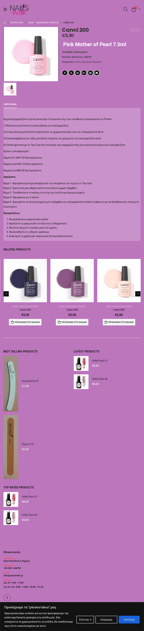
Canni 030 (25, 309)
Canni (77, 62)
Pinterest (90, 73)
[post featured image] (25, 280)
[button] (6, 9)
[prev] (132, 30)
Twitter (71, 73)
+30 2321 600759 (12, 568)
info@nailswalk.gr (13, 575)
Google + (84, 73)
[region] (72, 616)
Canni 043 (72, 309)
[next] (138, 30)
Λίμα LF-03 (28, 444)
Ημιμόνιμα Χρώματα (91, 62)
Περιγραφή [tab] (10, 104)
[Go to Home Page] (5, 23)
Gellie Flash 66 (100, 379)
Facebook (65, 73)
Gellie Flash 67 (100, 360)
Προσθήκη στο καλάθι (27, 322)
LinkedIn (77, 73)
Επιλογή (84, 619)
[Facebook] (7, 597)
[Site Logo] (19, 9)
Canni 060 (119, 309)
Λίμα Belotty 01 (30, 381)
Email (97, 73)
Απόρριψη (106, 619)
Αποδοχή (129, 619)
